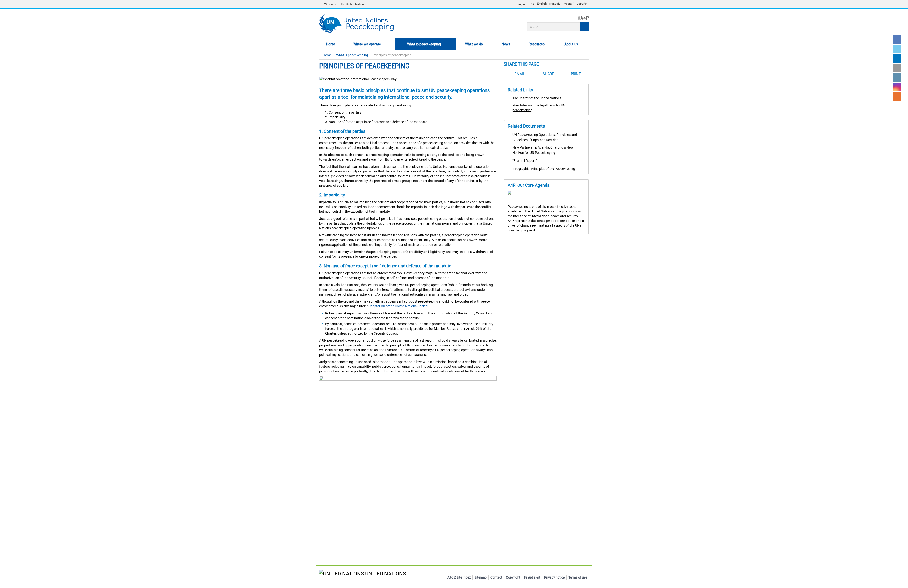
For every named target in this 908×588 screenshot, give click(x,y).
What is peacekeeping (418, 44)
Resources (532, 44)
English (542, 3)
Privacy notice (554, 577)
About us (567, 44)
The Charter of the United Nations (536, 98)
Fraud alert (532, 577)
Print (576, 74)
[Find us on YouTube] (897, 58)
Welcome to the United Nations (345, 4)
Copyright (513, 577)
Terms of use (577, 577)
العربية (522, 3)
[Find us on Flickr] (897, 68)
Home (330, 44)
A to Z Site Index (459, 577)
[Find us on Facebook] (897, 39)
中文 (532, 3)
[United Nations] (321, 4)
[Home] (332, 23)
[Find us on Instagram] (897, 87)
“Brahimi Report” (524, 161)
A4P (511, 221)
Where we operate (361, 44)
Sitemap (481, 577)
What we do (469, 44)
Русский (569, 3)
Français (554, 3)
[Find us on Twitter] (897, 49)
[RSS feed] (897, 96)
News (502, 44)
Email (520, 74)
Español (582, 3)
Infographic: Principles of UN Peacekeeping (543, 169)
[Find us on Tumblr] (897, 77)
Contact (496, 577)
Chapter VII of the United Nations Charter (398, 306)
